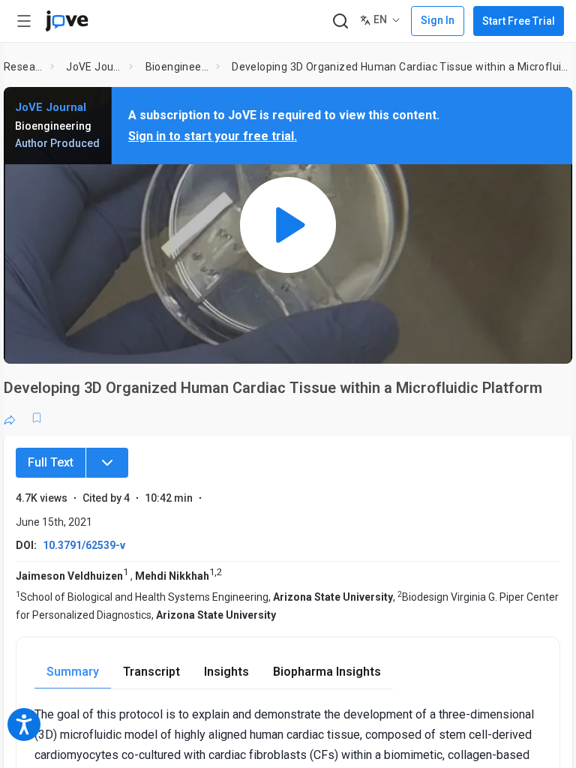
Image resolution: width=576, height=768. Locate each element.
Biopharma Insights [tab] (327, 671)
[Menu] (107, 463)
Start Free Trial (518, 21)
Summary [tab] (72, 671)
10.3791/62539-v (84, 545)
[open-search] (340, 21)
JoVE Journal (94, 67)
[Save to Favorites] (37, 418)
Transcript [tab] (151, 671)
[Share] (10, 418)
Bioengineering (178, 67)
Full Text (51, 462)
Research (24, 67)
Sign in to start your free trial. (212, 136)
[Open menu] (24, 21)
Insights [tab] (226, 671)
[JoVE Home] (66, 21)
